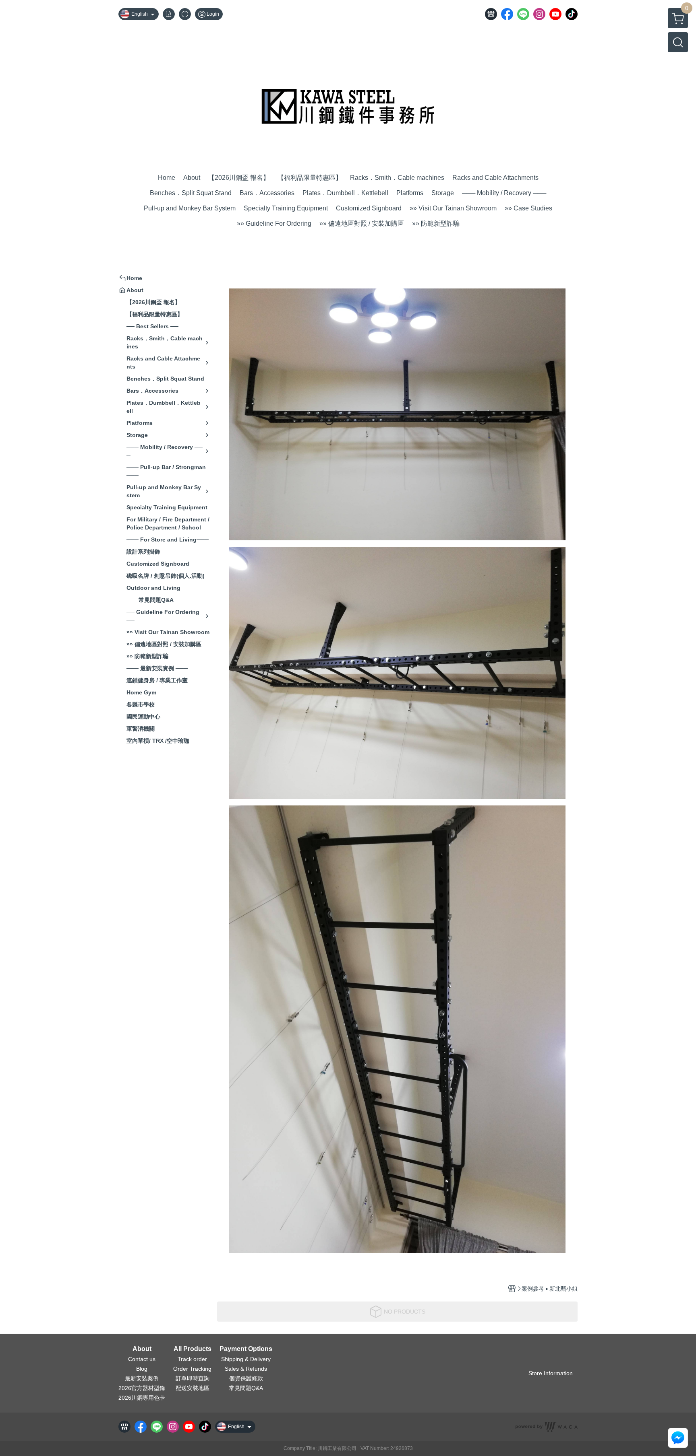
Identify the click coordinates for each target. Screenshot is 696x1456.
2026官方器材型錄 (141, 1388)
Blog (141, 1369)
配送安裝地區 (192, 1388)
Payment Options (246, 1349)
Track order (192, 1359)
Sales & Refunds (246, 1369)
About (142, 1349)
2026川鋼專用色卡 (141, 1397)
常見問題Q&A (246, 1388)
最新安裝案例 (142, 1378)
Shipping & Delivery (246, 1359)
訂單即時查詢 (192, 1378)
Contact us (141, 1359)
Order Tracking (192, 1369)
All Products (192, 1349)
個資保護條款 (246, 1378)
